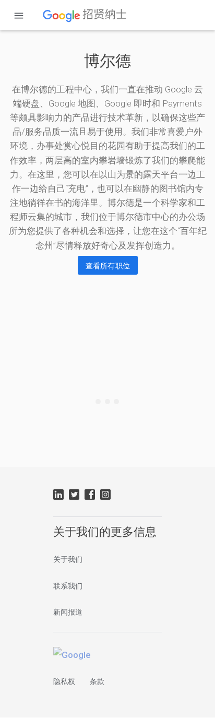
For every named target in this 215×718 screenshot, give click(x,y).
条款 (97, 681)
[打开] (18, 15)
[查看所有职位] (108, 265)
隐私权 (64, 681)
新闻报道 (67, 612)
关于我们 (67, 559)
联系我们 (67, 586)
